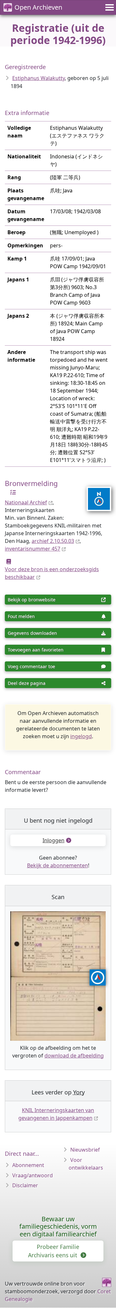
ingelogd (81, 736)
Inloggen (53, 840)
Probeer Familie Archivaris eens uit (53, 1251)
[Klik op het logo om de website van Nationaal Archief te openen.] (95, 494)
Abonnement (28, 1165)
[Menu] (109, 7)
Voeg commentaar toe (31, 666)
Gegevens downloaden (32, 633)
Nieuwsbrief (85, 1149)
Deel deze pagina (26, 683)
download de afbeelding (74, 1055)
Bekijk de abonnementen (57, 865)
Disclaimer (25, 1185)
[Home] (106, 1282)
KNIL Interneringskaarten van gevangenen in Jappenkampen (56, 1114)
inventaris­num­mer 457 (32, 548)
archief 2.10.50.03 (53, 540)
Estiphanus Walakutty (38, 78)
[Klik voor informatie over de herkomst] (11, 491)
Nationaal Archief (26, 502)
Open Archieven (38, 7)
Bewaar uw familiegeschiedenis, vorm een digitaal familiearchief (58, 1227)
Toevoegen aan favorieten (35, 650)
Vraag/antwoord (32, 1175)
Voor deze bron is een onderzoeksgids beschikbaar (52, 573)
